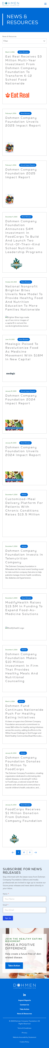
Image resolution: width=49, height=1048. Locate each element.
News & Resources (9, 36)
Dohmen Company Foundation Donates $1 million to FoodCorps (23, 763)
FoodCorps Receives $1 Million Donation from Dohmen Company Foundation (23, 815)
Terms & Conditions (24, 1028)
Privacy (24, 1033)
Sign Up (8, 918)
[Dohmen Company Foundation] (10, 4)
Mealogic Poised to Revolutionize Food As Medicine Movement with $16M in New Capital (24, 351)
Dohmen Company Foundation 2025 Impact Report (21, 173)
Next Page (35, 852)
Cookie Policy (24, 1042)
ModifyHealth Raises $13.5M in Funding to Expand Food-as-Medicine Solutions (24, 608)
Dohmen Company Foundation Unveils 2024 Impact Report (23, 451)
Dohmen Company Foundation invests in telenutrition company (24, 556)
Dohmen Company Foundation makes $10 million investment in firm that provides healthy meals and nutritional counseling (22, 667)
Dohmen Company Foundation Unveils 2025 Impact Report (23, 121)
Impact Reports (24, 1000)
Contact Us (24, 1005)
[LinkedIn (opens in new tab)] (24, 994)
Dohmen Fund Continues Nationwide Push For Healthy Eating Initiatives (24, 711)
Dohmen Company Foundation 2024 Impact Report (21, 399)
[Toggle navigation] (45, 3)
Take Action (14, 965)
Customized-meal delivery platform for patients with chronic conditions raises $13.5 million (24, 506)
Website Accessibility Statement (24, 1037)
